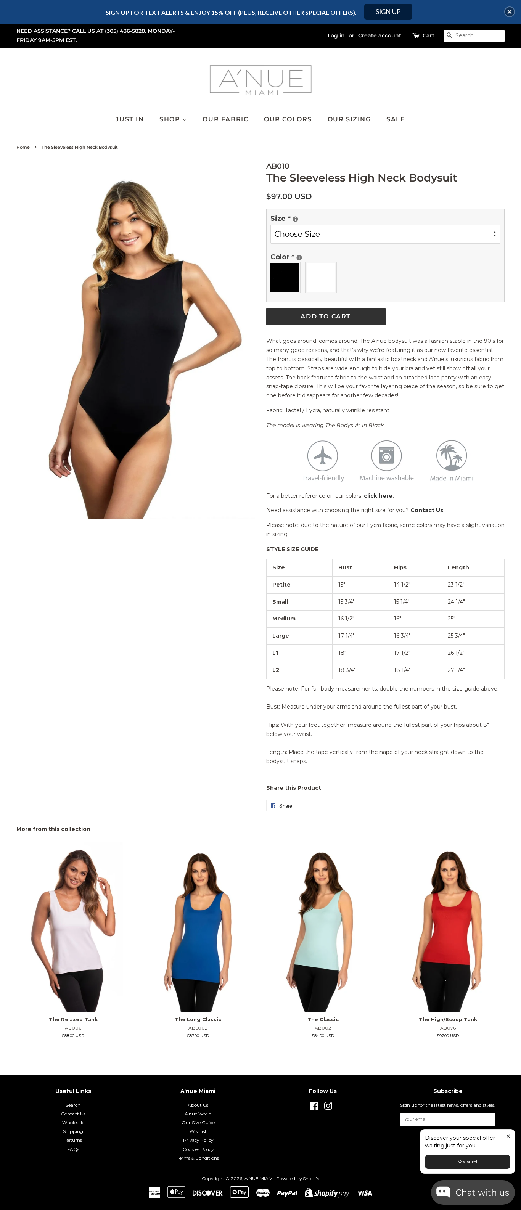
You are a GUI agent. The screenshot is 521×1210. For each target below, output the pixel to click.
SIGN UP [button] (388, 12)
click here (378, 495)
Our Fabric (225, 119)
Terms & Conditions (198, 1158)
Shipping (73, 1131)
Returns (73, 1140)
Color (295, 256)
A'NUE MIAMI (259, 1178)
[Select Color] (299, 257)
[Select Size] (295, 219)
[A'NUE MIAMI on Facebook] (314, 1107)
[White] (323, 277)
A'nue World (198, 1114)
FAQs (73, 1149)
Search (73, 1105)
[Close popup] (508, 1136)
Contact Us (426, 510)
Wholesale (73, 1122)
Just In (130, 119)
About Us (198, 1105)
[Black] (286, 277)
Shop (170, 119)
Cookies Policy (198, 1149)
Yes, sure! (467, 1162)
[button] (509, 11)
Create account (379, 35)
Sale (395, 119)
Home (23, 147)
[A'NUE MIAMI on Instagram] (328, 1107)
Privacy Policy (198, 1140)
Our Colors (288, 119)
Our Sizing (349, 119)
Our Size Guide (198, 1122)
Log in (336, 35)
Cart (428, 35)
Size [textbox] (295, 218)
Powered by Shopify (297, 1178)
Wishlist (198, 1131)
